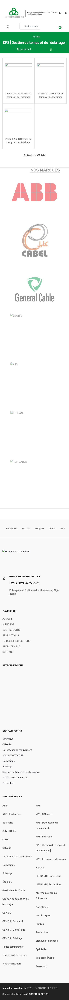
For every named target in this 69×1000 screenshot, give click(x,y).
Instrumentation (11, 963)
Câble (5, 839)
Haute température (13, 946)
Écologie (7, 881)
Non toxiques (43, 915)
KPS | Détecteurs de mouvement (47, 825)
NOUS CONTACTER (13, 755)
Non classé (42, 907)
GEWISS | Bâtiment (12, 921)
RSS (62, 528)
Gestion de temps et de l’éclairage (15, 901)
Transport (41, 966)
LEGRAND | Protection (48, 884)
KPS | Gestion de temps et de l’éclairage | (50, 848)
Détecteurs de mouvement (17, 750)
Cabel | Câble (9, 831)
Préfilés (40, 923)
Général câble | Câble (13, 890)
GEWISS (6, 912)
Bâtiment (7, 739)
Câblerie (6, 744)
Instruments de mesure (15, 777)
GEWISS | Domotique (13, 929)
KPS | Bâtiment (44, 814)
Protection (8, 783)
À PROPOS (8, 624)
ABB (4, 805)
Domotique (8, 761)
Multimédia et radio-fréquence (47, 895)
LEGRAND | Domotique (48, 876)
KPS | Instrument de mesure (51, 859)
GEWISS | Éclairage (12, 938)
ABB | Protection (11, 814)
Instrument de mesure (14, 955)
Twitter (26, 528)
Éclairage (7, 766)
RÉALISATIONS (10, 635)
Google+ (39, 528)
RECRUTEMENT (11, 646)
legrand (40, 867)
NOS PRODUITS (11, 629)
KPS (38, 805)
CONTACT (7, 652)
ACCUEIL (7, 618)
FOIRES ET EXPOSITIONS (16, 641)
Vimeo (52, 528)
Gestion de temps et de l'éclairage (21, 772)
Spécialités (42, 949)
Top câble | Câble (45, 957)
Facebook (11, 528)
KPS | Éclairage (44, 836)
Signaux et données (47, 940)
